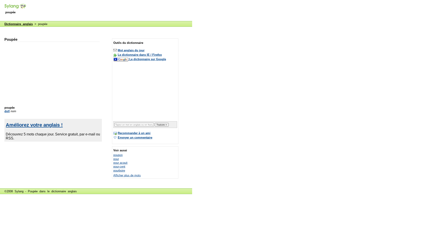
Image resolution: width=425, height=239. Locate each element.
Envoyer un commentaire (135, 137)
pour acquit (120, 162)
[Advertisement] (111, 11)
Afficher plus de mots (127, 175)
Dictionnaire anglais (18, 24)
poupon (118, 155)
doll (7, 111)
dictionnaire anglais (64, 191)
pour (116, 159)
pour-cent (119, 166)
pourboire (119, 170)
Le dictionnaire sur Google (147, 59)
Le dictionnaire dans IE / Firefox (140, 54)
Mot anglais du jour (131, 50)
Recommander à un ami (134, 133)
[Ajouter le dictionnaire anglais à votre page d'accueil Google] (121, 59)
